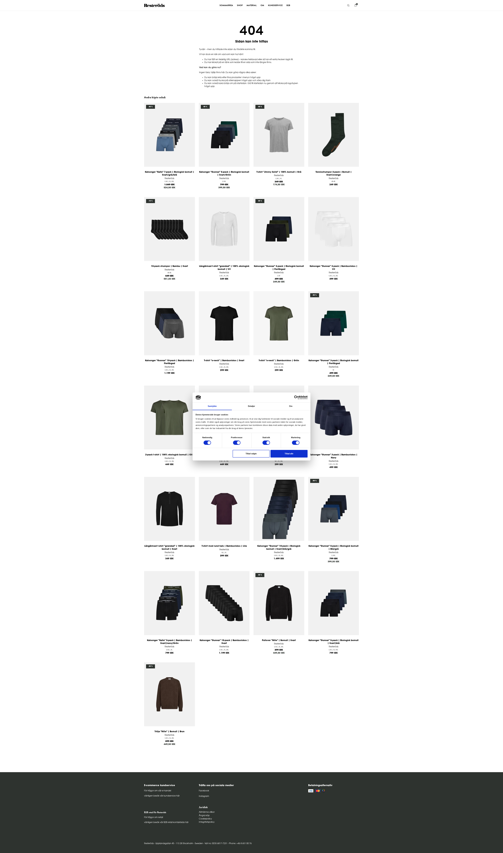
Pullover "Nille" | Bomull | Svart (279, 640)
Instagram (204, 796)
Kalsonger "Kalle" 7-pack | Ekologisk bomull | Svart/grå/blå (169, 173)
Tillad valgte (251, 453)
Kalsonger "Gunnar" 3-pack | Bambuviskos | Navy (333, 456)
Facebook (204, 791)
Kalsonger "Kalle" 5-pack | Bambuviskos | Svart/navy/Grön (169, 641)
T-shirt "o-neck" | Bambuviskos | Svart (224, 361)
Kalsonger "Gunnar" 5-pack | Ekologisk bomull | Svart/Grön (224, 173)
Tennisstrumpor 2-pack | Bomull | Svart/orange (334, 173)
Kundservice (275, 5)
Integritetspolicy (207, 822)
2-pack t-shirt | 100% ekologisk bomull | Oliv (169, 455)
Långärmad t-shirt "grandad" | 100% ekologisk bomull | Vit (224, 267)
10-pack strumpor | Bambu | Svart (169, 266)
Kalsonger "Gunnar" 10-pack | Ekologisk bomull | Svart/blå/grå (278, 547)
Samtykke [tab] (212, 406)
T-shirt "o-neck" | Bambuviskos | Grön (279, 361)
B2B (288, 5)
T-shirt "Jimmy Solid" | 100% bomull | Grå (278, 172)
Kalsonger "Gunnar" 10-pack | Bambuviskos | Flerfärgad (169, 362)
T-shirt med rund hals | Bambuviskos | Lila (224, 546)
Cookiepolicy (205, 819)
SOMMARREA (226, 5)
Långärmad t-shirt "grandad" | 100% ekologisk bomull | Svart (169, 547)
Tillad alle (289, 453)
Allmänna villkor (207, 812)
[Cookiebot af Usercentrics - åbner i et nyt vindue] (296, 397)
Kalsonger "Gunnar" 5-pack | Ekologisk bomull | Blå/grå (333, 547)
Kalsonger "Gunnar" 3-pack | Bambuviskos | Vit (333, 267)
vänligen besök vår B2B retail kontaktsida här (166, 822)
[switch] (236, 443)
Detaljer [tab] (251, 406)
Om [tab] (290, 406)
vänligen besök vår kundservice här (162, 796)
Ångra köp (204, 816)
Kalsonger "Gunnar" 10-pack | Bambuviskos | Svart (224, 641)
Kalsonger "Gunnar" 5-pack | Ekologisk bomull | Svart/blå (333, 641)
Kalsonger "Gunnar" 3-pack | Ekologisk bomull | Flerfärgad (279, 267)
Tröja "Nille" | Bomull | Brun (169, 732)
